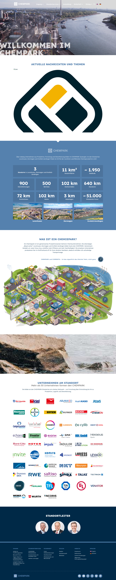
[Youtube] (83, 576)
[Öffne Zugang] (43, 4)
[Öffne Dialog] (91, 4)
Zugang (15, 548)
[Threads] (92, 576)
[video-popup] (100, 259)
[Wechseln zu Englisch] (97, 4)
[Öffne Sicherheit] (82, 4)
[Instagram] (88, 576)
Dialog (61, 548)
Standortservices (34, 548)
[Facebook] (79, 576)
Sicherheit (47, 548)
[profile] (19, 402)
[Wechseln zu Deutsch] (100, 4)
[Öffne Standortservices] (59, 4)
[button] (94, 4)
